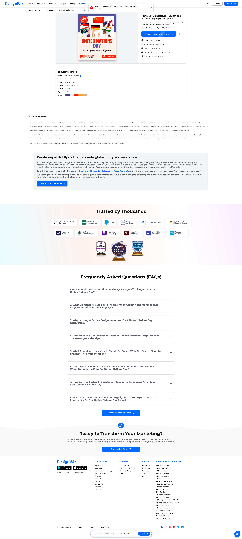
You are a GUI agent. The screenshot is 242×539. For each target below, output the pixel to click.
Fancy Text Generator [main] (164, 516)
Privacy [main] (91, 527)
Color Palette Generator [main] (164, 513)
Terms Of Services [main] (64, 527)
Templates (41, 3)
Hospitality (98, 479)
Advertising (99, 465)
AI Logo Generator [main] (162, 489)
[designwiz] (163, 527)
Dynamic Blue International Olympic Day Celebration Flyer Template (115, 134)
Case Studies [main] (124, 465)
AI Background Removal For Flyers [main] (168, 500)
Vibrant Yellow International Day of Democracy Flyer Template (79, 138)
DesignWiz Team (73, 75)
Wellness (98, 489)
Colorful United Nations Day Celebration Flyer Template (43, 126)
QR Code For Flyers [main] (163, 510)
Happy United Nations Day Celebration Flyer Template (43, 143)
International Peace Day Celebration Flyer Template (188, 134)
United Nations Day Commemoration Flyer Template (73, 126)
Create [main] (30, 3)
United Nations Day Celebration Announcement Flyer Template (176, 138)
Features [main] (52, 3)
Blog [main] (121, 473)
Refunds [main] (80, 527)
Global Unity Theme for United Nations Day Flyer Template (113, 138)
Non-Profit (98, 486)
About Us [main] (145, 476)
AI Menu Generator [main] (163, 471)
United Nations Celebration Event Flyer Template (102, 126)
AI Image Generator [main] (163, 494)
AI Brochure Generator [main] (164, 473)
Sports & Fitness (100, 473)
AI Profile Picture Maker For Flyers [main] (168, 502)
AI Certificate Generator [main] (164, 481)
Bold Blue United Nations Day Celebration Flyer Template (70, 130)
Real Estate (99, 484)
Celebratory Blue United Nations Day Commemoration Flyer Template (105, 130)
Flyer (40, 10)
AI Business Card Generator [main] (166, 479)
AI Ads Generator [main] (162, 486)
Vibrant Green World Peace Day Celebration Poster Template (100, 171)
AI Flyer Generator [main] (162, 465)
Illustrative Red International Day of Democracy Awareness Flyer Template (48, 122)
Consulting (99, 468)
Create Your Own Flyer (51, 184)
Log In (217, 3)
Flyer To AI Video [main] (162, 492)
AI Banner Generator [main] (163, 476)
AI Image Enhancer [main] (163, 505)
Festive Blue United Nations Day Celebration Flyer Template (132, 126)
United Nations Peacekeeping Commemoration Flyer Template (79, 134)
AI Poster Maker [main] (162, 468)
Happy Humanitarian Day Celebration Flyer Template (188, 122)
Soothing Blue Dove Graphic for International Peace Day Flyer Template (154, 134)
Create (145, 533)
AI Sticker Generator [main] (163, 497)
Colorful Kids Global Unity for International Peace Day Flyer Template (155, 122)
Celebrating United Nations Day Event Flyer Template (144, 138)
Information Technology (103, 471)
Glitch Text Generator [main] (163, 518)
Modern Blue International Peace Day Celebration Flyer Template (118, 122)
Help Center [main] (146, 465)
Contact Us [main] (146, 468)
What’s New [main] (146, 471)
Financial (98, 476)
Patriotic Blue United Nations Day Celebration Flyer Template (141, 130)
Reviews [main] (144, 473)
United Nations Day (67, 10)
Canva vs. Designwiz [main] (127, 468)
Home (30, 10)
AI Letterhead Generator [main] (165, 484)
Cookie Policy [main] (105, 527)
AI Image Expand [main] (162, 508)
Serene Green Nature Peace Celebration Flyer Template (73, 143)
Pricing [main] (72, 3)
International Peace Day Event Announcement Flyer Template (45, 134)
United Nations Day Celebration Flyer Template (41, 130)
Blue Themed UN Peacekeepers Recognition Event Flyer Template (107, 143)
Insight (63, 3)
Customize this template (160, 34)
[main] (83, 3)
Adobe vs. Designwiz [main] (127, 471)
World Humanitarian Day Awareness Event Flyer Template (174, 130)
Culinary (98, 481)
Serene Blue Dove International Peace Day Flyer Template (84, 122)
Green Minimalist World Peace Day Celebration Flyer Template (45, 138)
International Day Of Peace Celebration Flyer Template (164, 126)
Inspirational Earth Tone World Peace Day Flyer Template (194, 126)
